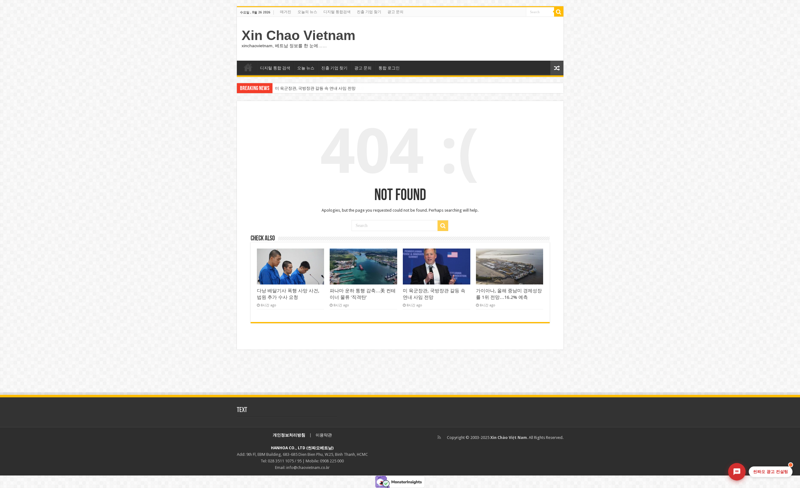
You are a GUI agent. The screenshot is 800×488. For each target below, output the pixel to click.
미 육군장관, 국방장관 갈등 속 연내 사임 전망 (315, 88)
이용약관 (324, 435)
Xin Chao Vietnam (298, 35)
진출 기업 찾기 (369, 12)
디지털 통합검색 (337, 12)
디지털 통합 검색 (275, 68)
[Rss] (439, 437)
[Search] (558, 12)
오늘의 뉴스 (307, 12)
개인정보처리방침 (289, 435)
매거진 (285, 12)
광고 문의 (395, 12)
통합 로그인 (389, 68)
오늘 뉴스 (305, 68)
